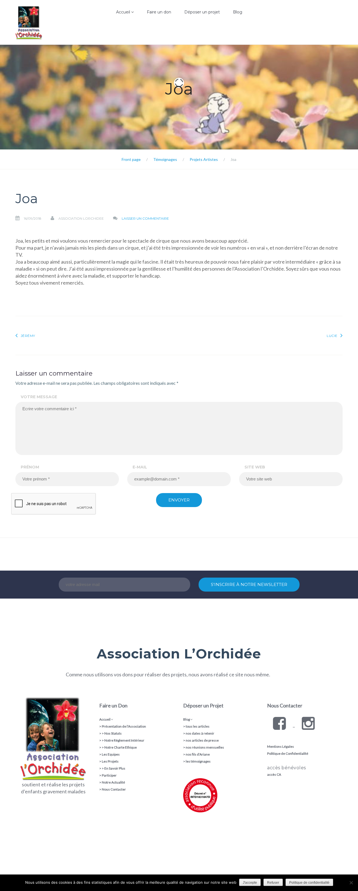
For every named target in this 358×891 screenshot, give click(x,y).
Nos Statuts (113, 733)
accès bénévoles (286, 767)
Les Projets (110, 761)
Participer (109, 775)
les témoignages (198, 761)
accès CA (274, 774)
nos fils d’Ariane (198, 754)
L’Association (110, 31)
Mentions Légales (280, 746)
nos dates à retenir (200, 733)
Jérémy (28, 336)
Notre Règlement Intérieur (124, 740)
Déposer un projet (202, 12)
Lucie (332, 336)
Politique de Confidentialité (287, 753)
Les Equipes (111, 754)
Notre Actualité (113, 782)
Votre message (39, 396)
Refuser (273, 883)
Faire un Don (113, 705)
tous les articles (197, 726)
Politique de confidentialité (309, 883)
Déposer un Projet (203, 705)
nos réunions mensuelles (205, 747)
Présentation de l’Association (124, 726)
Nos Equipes (110, 43)
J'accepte (250, 883)
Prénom (30, 467)
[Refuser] (351, 882)
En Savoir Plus (114, 768)
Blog (237, 12)
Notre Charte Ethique (120, 747)
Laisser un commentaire (145, 218)
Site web (254, 467)
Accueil (123, 12)
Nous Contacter (114, 789)
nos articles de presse (202, 740)
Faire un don (159, 12)
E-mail (140, 467)
